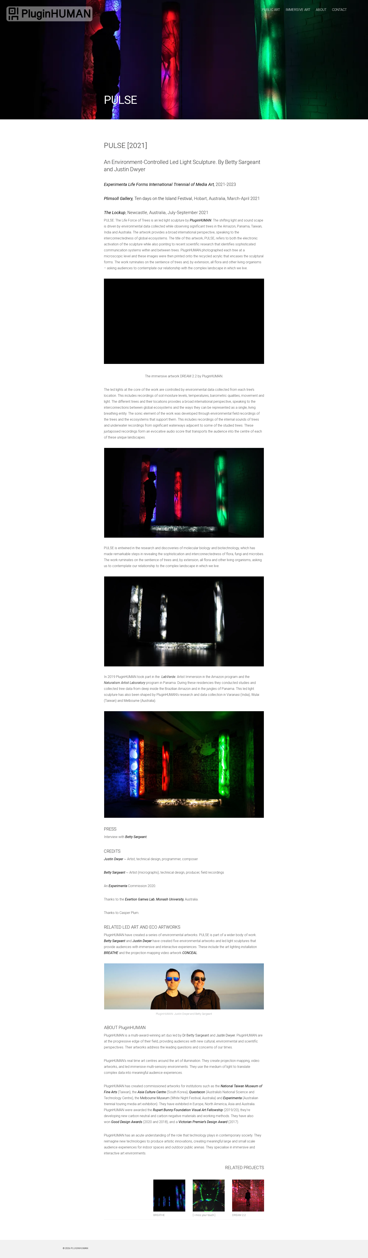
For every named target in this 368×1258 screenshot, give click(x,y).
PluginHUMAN (200, 220)
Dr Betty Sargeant (196, 1035)
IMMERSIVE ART (298, 10)
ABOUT (321, 10)
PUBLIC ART (271, 10)
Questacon (197, 1092)
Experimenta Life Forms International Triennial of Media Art (159, 184)
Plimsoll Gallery (118, 198)
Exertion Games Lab (140, 899)
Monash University (169, 899)
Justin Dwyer (113, 859)
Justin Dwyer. (226, 1035)
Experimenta (118, 886)
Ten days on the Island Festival (163, 198)
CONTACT (339, 10)
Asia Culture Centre (152, 1092)
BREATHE (111, 953)
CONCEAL (189, 953)
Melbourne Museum (155, 1098)
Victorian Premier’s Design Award (202, 1122)
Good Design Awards (126, 1122)
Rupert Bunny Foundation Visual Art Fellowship (188, 1110)
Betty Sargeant (114, 872)
